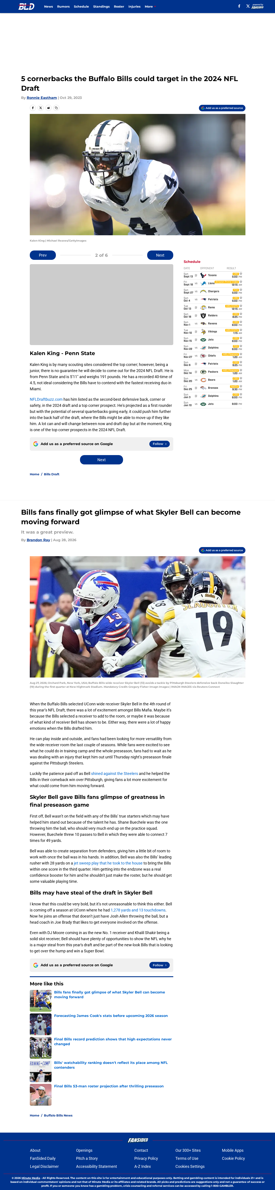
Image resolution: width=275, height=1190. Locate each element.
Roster (119, 6)
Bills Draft (51, 474)
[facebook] (239, 6)
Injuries (134, 6)
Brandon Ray (38, 540)
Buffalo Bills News (58, 1115)
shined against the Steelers (114, 773)
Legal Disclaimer (44, 1166)
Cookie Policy (233, 1158)
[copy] (56, 108)
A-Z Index (142, 1166)
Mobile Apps (232, 1150)
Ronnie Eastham (42, 98)
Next (160, 255)
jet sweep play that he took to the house (108, 863)
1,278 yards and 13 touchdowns (138, 910)
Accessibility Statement (96, 1166)
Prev (43, 255)
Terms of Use (186, 1158)
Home (34, 474)
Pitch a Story (87, 1158)
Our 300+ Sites (188, 1150)
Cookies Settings (190, 1166)
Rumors (63, 6)
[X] (248, 6)
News (48, 6)
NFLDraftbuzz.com (46, 399)
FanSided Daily (43, 1158)
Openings (84, 1150)
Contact (141, 1150)
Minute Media (31, 1178)
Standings (101, 6)
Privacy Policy (146, 1158)
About (35, 1150)
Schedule (81, 6)
